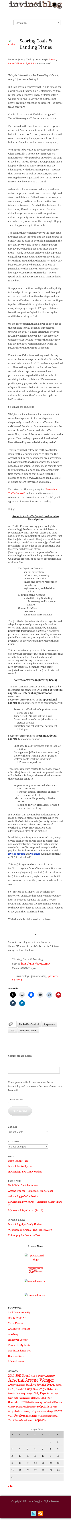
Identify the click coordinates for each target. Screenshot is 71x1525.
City (56, 1389)
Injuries (43, 1402)
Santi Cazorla (30, 1415)
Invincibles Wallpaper (20, 1166)
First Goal (35, 1398)
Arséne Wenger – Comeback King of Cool (30, 1190)
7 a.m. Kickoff (15, 1323)
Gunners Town (16, 1356)
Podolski (19, 1411)
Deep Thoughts (27, 1393)
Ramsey (27, 1411)
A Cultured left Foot (19, 1328)
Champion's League (35, 1389)
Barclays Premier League (40, 1384)
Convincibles (14, 1393)
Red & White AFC (17, 1318)
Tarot (11, 1420)
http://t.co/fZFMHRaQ (35, 963)
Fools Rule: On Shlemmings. (23, 1185)
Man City (35, 1407)
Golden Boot (34, 1402)
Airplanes (49, 1024)
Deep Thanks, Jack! (18, 1160)
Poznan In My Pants (19, 1345)
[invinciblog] (35, 5)
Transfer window (24, 1420)
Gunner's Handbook (17, 63)
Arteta (21, 1384)
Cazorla (19, 1389)
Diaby (37, 1393)
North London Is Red (19, 1350)
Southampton (43, 1416)
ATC (13, 1030)
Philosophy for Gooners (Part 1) (25, 1235)
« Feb (11, 1486)
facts (16, 1398)
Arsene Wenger (39, 1380)
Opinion (32, 63)
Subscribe (20, 1111)
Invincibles (52, 1402)
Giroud (24, 1402)
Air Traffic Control (29, 1024)
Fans (21, 1398)
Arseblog (13, 1334)
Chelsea (50, 1389)
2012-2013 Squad (19, 1375)
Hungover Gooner (17, 1339)
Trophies (39, 1420)
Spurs (51, 1416)
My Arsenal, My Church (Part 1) (25, 1210)
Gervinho (13, 1402)
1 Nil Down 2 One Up (19, 1312)
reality (33, 1411)
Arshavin (13, 1384)
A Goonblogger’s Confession (23, 1196)
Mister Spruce (16, 1361)
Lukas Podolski (23, 1407)
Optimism (45, 1406)
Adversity (50, 1376)
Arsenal (16, 1380)
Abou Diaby (38, 1375)
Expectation (47, 1393)
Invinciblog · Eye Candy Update (25, 1171)
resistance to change (45, 1411)
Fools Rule (46, 1397)
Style (56, 1416)
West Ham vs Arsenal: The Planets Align (30, 1229)
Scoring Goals (28, 1030)
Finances (26, 1398)
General (52, 59)
